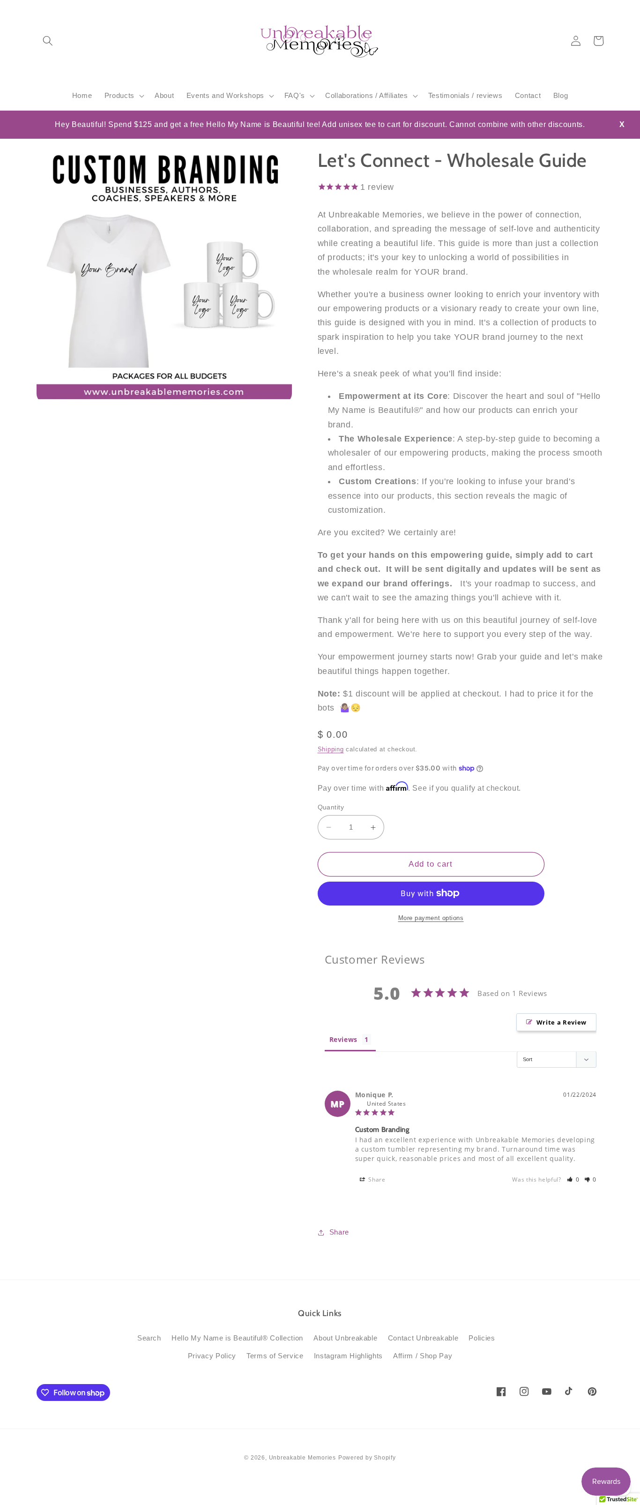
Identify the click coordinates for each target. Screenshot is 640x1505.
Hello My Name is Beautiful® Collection (237, 1338)
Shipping (331, 749)
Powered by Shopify (367, 1457)
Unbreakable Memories (302, 1457)
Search (149, 1338)
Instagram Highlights (348, 1356)
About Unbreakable (345, 1338)
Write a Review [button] (561, 1022)
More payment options (431, 917)
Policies (482, 1338)
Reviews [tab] (343, 1039)
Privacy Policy (212, 1356)
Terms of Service (275, 1356)
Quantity (331, 807)
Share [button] (376, 1179)
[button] (48, 41)
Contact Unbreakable (423, 1338)
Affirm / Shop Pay (422, 1356)
